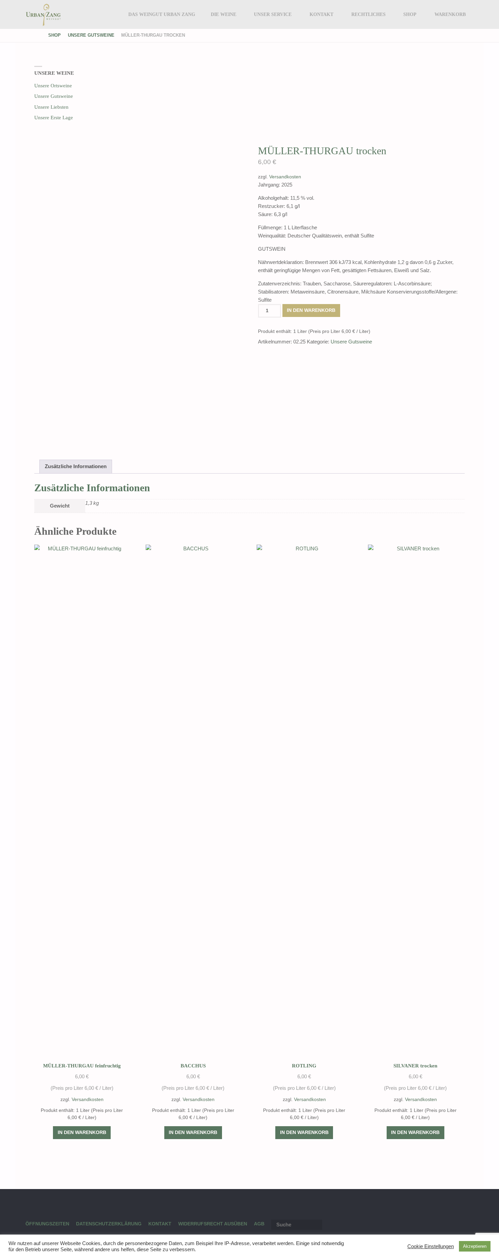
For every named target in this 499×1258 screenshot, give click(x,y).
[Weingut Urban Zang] (43, 14)
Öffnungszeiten (47, 1223)
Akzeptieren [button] (474, 1246)
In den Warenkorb (311, 310)
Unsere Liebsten (51, 107)
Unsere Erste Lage (53, 117)
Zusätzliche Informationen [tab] (76, 466)
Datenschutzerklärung (109, 1223)
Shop (54, 35)
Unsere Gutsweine (91, 35)
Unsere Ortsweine (53, 85)
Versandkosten (285, 176)
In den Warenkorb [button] (82, 1132)
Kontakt (159, 1223)
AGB (259, 1223)
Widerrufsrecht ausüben (212, 1223)
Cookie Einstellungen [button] (430, 1246)
